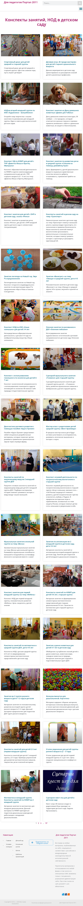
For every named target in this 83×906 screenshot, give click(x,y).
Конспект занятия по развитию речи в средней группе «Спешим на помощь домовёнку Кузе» (62, 163)
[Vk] (66, 894)
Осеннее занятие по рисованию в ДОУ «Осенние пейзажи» (60, 328)
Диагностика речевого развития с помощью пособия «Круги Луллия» (19, 427)
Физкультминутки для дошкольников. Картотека (57, 697)
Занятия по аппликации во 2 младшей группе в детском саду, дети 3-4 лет (60, 543)
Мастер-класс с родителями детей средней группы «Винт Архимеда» (61, 427)
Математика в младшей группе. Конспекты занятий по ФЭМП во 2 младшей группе (19, 800)
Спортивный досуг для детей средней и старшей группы (17, 63)
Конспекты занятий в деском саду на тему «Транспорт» (62, 215)
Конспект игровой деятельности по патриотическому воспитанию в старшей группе (61, 479)
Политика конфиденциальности (41, 903)
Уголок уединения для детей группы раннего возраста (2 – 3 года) (62, 750)
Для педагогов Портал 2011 (21, 2)
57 (46, 823)
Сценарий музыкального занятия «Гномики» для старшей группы (61, 376)
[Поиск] (80, 3)
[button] (80, 8)
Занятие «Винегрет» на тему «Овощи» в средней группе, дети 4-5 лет (62, 278)
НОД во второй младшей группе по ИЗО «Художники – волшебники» (19, 111)
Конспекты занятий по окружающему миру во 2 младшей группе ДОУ (19, 479)
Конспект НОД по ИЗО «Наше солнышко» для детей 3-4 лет (16, 328)
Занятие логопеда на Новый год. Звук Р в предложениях (20, 277)
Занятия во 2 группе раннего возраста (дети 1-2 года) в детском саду (19, 698)
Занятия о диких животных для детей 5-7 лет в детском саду (60, 646)
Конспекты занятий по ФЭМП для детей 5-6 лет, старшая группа (60, 593)
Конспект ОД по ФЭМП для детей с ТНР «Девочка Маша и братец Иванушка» (19, 163)
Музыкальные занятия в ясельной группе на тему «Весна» (19, 542)
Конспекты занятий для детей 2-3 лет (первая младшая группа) (20, 750)
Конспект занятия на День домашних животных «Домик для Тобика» (62, 111)
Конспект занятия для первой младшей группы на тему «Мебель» (19, 593)
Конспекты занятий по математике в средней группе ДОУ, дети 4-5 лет (20, 646)
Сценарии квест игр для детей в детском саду (60, 799)
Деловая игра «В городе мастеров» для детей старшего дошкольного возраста (61, 64)
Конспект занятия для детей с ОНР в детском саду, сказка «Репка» (20, 215)
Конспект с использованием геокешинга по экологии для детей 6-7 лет (20, 377)
